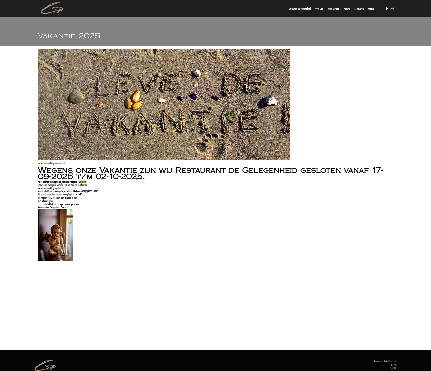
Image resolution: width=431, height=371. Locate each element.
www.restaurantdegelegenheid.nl (51, 162)
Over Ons (319, 8)
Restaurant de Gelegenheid (300, 8)
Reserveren (359, 8)
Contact (371, 8)
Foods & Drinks (333, 8)
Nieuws (347, 8)
